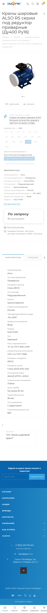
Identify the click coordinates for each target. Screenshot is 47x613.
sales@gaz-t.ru (25, 554)
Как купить (8, 530)
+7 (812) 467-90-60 (24, 545)
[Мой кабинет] (37, 4)
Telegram (23, 570)
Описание (33, 257)
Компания (8, 498)
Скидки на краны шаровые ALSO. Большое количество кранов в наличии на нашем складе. (25, 120)
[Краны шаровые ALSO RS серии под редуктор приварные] (23, 75)
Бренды (6, 511)
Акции (6, 504)
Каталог (7, 492)
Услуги (6, 536)
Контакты (7, 517)
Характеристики (13, 257)
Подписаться (37, 477)
